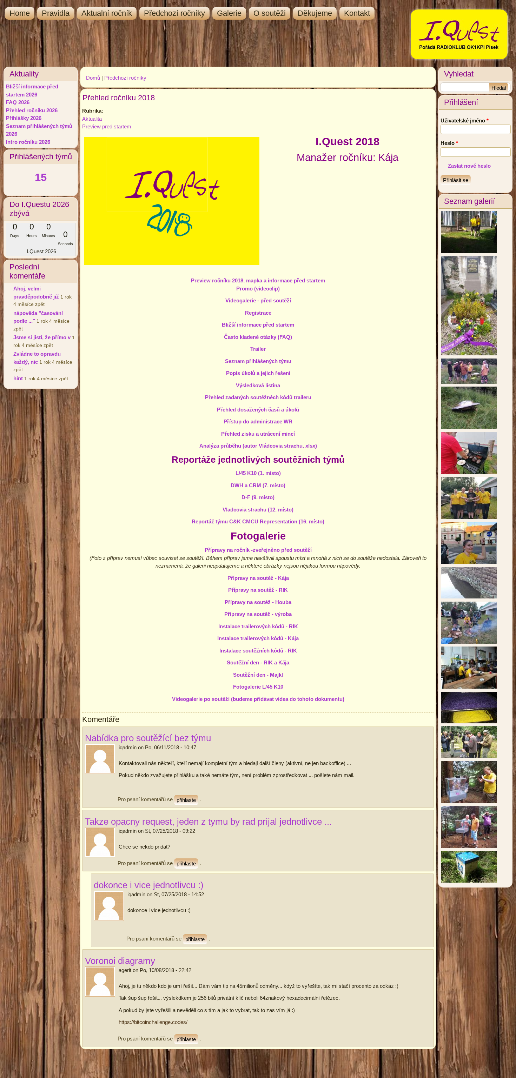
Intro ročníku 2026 (28, 142)
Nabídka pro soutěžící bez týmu (148, 738)
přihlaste (186, 800)
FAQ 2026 (17, 102)
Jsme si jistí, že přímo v (42, 337)
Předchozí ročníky (174, 13)
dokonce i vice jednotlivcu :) (149, 885)
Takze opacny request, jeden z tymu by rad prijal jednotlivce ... (208, 821)
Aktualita (92, 119)
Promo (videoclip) (258, 289)
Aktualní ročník (106, 13)
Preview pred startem (106, 126)
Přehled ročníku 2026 (32, 110)
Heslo (449, 143)
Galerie (229, 13)
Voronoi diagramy (120, 961)
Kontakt (357, 13)
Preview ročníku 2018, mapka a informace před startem (258, 280)
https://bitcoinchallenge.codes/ (153, 1022)
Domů (93, 78)
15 (41, 177)
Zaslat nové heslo (469, 166)
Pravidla (56, 13)
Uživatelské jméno (465, 120)
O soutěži (269, 13)
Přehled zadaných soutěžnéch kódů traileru (258, 397)
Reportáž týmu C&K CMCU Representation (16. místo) (258, 521)
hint (18, 378)
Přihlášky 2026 (23, 118)
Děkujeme (315, 13)
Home (19, 13)
